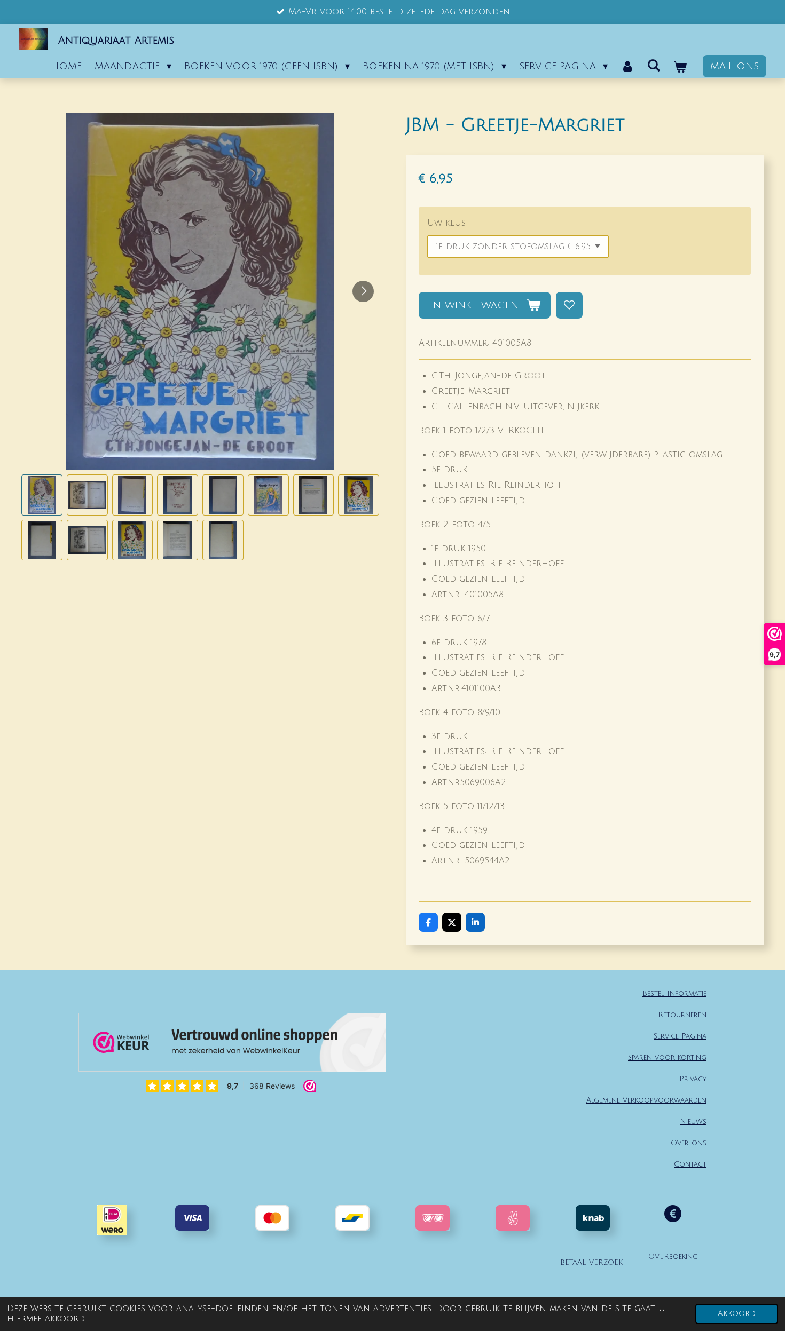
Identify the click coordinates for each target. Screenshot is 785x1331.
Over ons (688, 1143)
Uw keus (446, 223)
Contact (690, 1164)
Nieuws (693, 1122)
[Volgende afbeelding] (363, 291)
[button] (41, 495)
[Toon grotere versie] (432, 1218)
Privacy (692, 1079)
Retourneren (682, 1015)
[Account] (627, 66)
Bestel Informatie (674, 993)
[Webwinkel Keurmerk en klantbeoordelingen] (232, 1045)
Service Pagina (680, 1036)
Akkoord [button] (737, 1314)
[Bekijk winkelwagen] (680, 67)
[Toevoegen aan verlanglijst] (569, 305)
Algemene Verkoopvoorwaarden (646, 1100)
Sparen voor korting (667, 1057)
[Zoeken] (654, 65)
